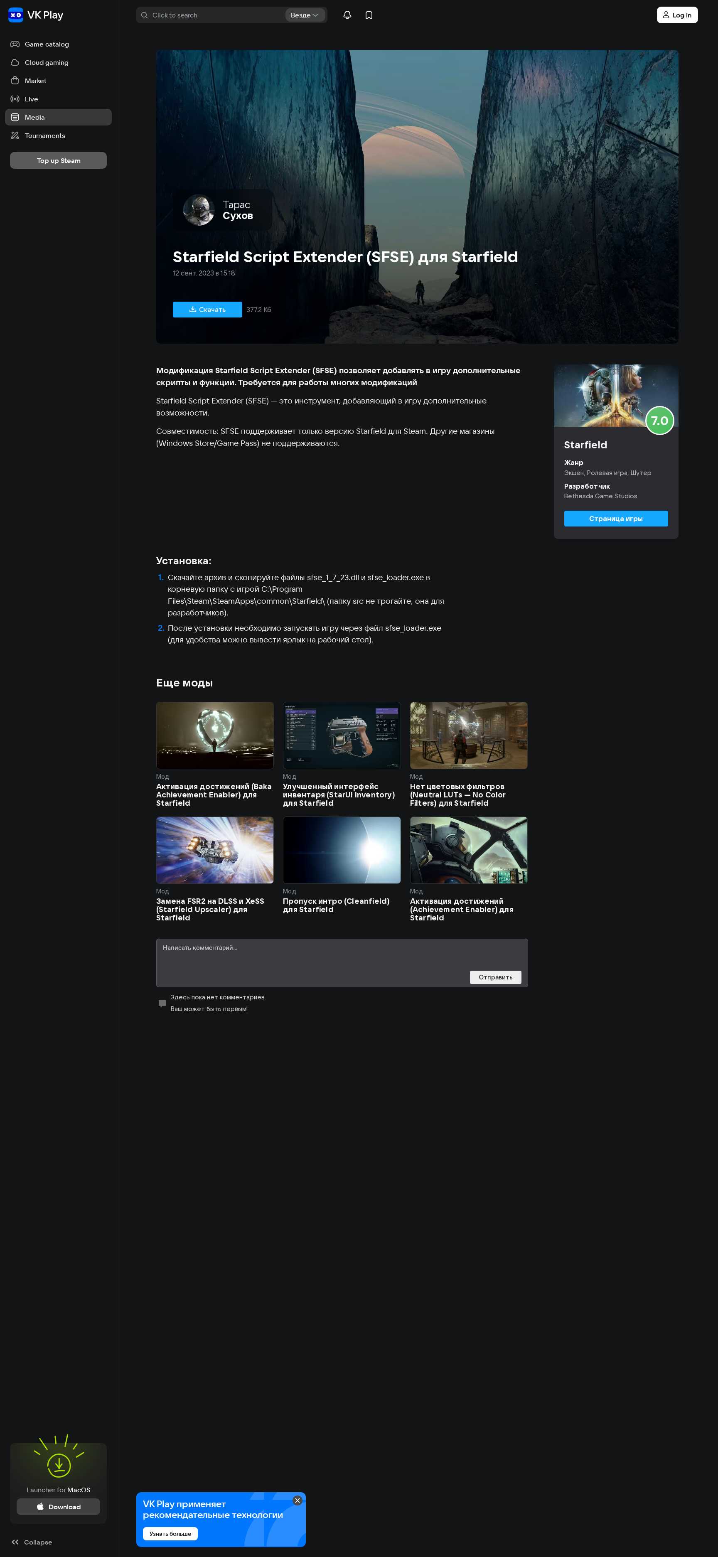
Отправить (496, 977)
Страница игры (616, 518)
